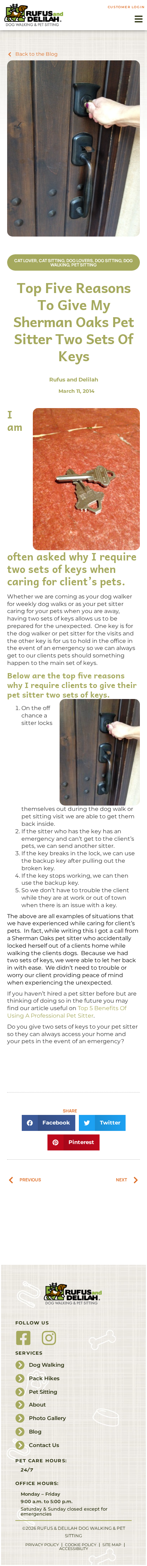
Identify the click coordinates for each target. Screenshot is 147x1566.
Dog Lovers (79, 261)
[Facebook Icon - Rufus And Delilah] (23, 1338)
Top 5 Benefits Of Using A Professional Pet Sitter (66, 1012)
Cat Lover (25, 261)
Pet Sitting (84, 265)
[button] (139, 19)
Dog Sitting (108, 261)
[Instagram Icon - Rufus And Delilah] (49, 1338)
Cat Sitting (51, 261)
